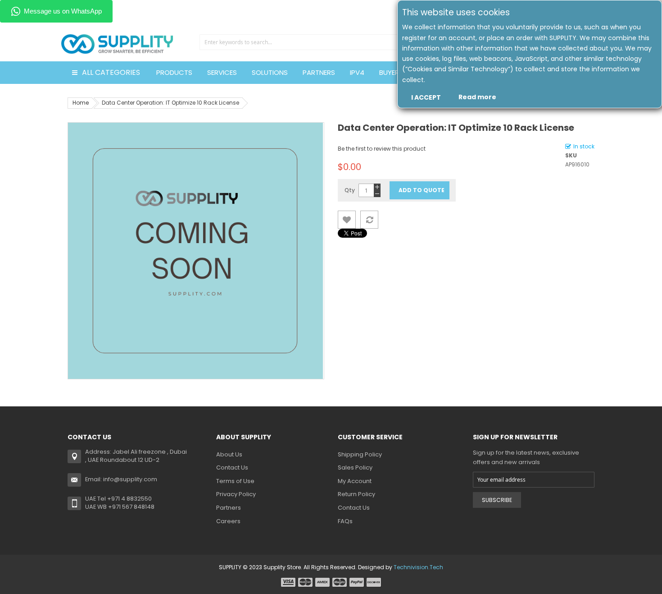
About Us (229, 454)
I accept (426, 97)
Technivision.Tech (418, 567)
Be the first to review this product (382, 148)
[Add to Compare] (369, 220)
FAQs (345, 521)
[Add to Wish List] (347, 220)
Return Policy (356, 494)
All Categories (111, 72)
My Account (355, 481)
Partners (228, 507)
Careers (228, 521)
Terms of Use (235, 481)
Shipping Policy (360, 454)
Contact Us (232, 467)
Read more (477, 96)
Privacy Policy (236, 494)
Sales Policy (355, 467)
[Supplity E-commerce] (117, 33)
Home (81, 102)
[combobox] (299, 42)
